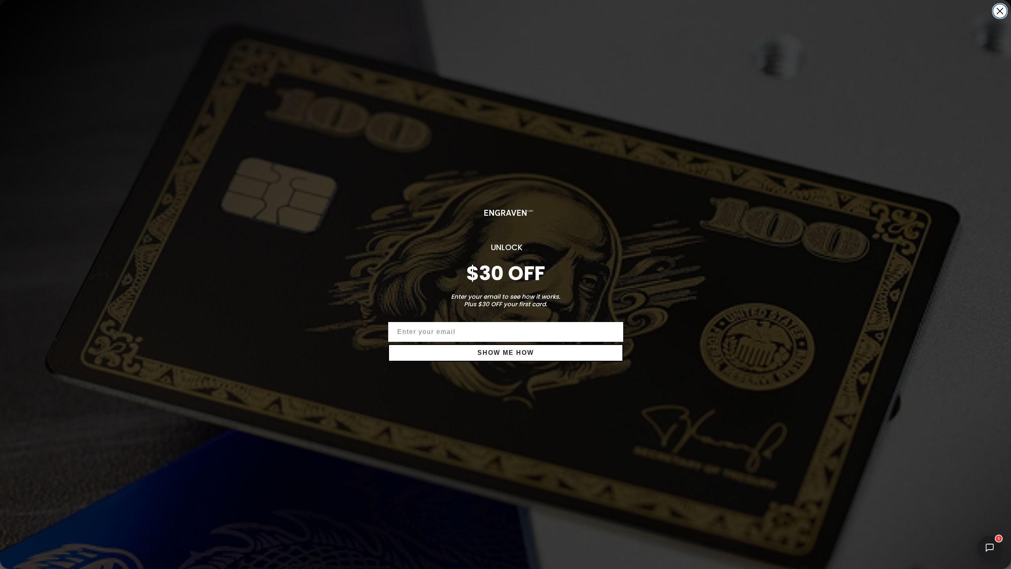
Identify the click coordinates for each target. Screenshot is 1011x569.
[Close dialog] (1000, 11)
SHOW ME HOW (505, 352)
